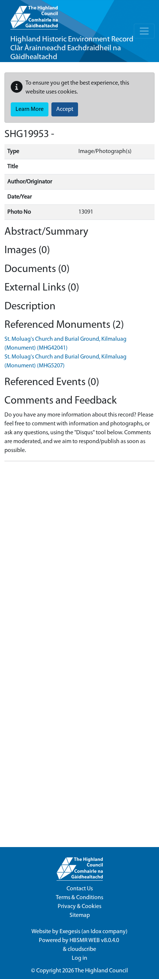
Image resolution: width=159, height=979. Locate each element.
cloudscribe (82, 949)
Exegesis (70, 932)
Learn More (30, 109)
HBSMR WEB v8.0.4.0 (95, 941)
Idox (96, 932)
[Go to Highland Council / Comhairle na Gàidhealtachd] (34, 14)
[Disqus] (79, 559)
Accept (64, 109)
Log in (79, 958)
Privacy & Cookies (79, 907)
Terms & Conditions (79, 898)
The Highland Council (101, 971)
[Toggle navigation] (144, 31)
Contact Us (80, 889)
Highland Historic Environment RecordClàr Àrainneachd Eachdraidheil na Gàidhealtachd (71, 48)
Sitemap (80, 915)
